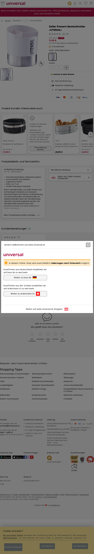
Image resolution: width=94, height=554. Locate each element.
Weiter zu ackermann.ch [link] (23, 294)
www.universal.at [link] (45, 309)
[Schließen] (88, 245)
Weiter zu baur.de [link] (22, 278)
